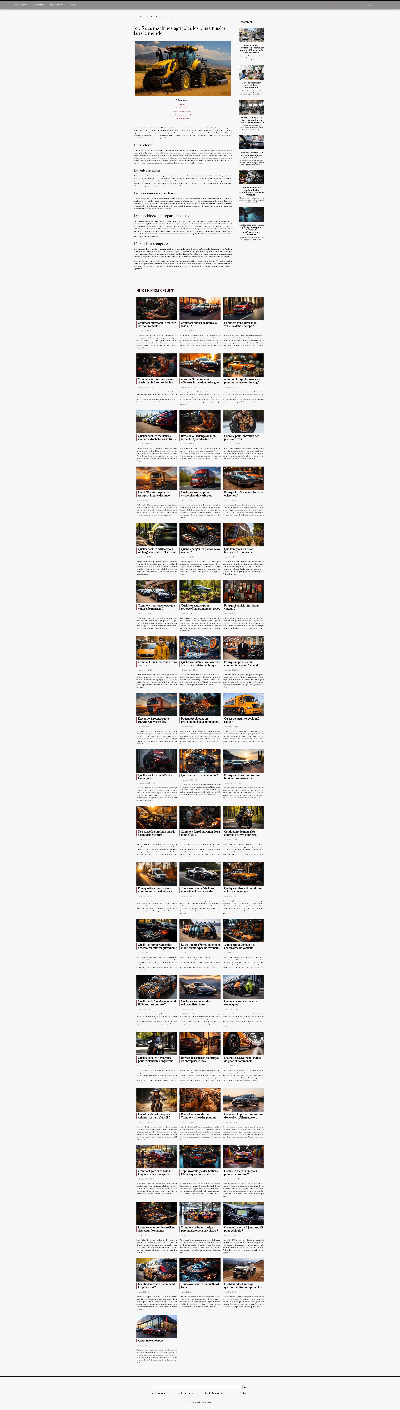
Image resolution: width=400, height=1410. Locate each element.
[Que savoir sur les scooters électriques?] (243, 987)
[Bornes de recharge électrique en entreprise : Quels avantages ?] (199, 1043)
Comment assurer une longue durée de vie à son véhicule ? (156, 381)
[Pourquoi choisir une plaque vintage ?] (243, 591)
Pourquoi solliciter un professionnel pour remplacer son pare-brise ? (199, 722)
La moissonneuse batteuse (182, 111)
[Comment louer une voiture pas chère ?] (156, 647)
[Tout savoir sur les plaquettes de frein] (199, 1269)
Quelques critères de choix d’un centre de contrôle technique (200, 663)
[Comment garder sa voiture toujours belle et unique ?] (156, 1156)
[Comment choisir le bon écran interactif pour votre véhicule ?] (251, 142)
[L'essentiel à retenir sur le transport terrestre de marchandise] (156, 704)
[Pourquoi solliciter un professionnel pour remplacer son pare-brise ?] (199, 704)
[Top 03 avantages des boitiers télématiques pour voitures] (199, 1156)
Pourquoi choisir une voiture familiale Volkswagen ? (242, 776)
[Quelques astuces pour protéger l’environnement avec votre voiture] (199, 591)
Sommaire (183, 100)
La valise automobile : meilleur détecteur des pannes (157, 1229)
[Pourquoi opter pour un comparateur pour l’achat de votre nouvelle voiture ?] (243, 647)
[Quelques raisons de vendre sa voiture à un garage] (243, 874)
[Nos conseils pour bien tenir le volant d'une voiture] (156, 817)
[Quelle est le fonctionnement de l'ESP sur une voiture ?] (156, 987)
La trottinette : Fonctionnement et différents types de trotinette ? (200, 948)
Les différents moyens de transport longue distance (154, 494)
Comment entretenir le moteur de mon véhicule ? (157, 324)
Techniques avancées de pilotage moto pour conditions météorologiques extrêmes (251, 230)
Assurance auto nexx (150, 1340)
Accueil (134, 16)
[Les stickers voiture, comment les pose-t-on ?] (156, 1269)
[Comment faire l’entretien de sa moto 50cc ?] (199, 817)
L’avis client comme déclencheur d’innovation (251, 85)
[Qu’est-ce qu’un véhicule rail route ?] (243, 704)
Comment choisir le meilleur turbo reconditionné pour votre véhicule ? (251, 191)
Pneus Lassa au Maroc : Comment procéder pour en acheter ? (198, 1117)
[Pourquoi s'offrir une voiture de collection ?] (243, 478)
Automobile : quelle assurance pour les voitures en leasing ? (242, 381)
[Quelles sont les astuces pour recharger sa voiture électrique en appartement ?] (156, 534)
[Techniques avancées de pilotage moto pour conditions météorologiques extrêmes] (251, 214)
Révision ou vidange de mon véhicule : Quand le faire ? (198, 437)
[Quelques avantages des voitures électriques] (199, 987)
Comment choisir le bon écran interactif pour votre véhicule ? (252, 155)
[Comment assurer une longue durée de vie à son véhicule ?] (156, 365)
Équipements (20, 5)
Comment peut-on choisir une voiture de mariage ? (156, 607)
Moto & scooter (57, 5)
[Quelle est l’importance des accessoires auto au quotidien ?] (156, 930)
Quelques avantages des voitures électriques (196, 1003)
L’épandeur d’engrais (182, 118)
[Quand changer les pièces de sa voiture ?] (199, 534)
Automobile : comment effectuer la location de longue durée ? (200, 382)
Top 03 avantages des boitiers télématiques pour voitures (199, 1172)
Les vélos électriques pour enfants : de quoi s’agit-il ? (154, 1116)
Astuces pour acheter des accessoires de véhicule (239, 946)
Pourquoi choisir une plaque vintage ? (241, 607)
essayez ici (184, 163)
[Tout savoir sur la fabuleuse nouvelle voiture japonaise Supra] (199, 874)
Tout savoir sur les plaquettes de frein (200, 1285)
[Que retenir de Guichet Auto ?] (199, 760)
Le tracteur (182, 104)
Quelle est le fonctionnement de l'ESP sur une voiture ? (157, 1003)
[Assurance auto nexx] (156, 1326)
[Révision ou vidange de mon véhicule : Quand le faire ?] (199, 421)
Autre (73, 5)
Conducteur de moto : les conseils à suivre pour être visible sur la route (240, 835)
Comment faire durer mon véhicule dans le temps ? (240, 324)
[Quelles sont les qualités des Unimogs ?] (156, 760)
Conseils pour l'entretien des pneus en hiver (241, 437)
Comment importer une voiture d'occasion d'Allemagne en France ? (243, 1117)
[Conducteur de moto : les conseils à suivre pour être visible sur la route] (243, 817)
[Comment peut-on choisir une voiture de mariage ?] (156, 591)
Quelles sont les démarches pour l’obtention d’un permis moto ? (155, 1061)
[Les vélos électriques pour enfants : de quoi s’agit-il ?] (156, 1100)
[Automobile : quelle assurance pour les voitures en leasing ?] (243, 365)
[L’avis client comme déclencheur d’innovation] (251, 72)
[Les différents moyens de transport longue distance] (156, 478)
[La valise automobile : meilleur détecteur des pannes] (156, 1213)
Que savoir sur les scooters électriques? (240, 1003)
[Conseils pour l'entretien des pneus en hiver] (243, 421)
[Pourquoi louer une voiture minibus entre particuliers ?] (156, 874)
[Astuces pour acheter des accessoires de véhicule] (243, 930)
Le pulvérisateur (181, 107)
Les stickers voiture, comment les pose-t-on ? (156, 1285)
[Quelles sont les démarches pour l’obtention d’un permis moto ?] (156, 1043)
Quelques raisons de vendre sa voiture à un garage (243, 890)
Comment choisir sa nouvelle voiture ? (199, 324)
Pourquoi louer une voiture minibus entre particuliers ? (155, 890)
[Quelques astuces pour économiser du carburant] (199, 478)
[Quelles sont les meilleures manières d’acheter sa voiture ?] (156, 421)
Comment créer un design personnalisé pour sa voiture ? (199, 1229)
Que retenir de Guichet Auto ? (199, 775)
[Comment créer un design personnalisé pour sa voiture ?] (199, 1213)
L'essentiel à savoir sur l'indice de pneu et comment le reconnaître (242, 1061)
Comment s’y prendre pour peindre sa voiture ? (240, 1172)
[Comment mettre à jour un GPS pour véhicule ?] (243, 1213)
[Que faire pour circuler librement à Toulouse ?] (243, 534)
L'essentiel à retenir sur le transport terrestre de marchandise (153, 722)
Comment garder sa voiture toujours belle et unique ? (155, 1172)
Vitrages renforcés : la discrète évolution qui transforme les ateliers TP (251, 120)
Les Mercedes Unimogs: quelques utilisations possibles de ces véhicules (243, 1287)
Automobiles (38, 5)
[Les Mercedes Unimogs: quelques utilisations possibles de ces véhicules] (243, 1269)
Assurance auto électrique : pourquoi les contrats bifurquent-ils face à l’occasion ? (251, 49)
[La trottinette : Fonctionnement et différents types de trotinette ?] (199, 930)
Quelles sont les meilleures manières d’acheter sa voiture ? (157, 437)
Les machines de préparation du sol (182, 114)
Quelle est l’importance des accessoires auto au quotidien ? (157, 946)
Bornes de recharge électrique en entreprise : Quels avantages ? (200, 1061)
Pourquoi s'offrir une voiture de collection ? (243, 494)
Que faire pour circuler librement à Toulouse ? (238, 550)
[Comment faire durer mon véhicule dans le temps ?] (243, 308)
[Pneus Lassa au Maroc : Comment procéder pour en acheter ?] (199, 1100)
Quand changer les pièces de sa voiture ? (200, 550)
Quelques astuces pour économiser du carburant (196, 494)
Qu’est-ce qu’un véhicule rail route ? (241, 720)
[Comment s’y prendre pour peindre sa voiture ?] (243, 1156)
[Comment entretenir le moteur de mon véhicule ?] (156, 308)
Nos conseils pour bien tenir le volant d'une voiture (156, 833)
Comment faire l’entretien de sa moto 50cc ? (200, 833)
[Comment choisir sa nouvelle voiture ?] (199, 308)
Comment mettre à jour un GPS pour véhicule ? (243, 1229)
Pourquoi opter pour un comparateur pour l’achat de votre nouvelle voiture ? (241, 665)
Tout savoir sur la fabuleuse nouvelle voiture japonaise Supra (198, 891)
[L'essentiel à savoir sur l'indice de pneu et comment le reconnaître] (243, 1043)
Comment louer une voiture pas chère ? (157, 663)
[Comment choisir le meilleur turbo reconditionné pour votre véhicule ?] (251, 177)
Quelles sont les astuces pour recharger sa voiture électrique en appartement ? (157, 552)
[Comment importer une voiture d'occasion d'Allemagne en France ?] (243, 1100)
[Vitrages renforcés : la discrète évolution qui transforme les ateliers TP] (251, 107)
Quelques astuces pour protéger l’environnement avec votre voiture (200, 609)
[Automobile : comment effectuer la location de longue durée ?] (199, 365)
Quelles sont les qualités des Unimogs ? (155, 776)
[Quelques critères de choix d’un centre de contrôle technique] (199, 647)
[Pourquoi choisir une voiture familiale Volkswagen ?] (243, 760)
